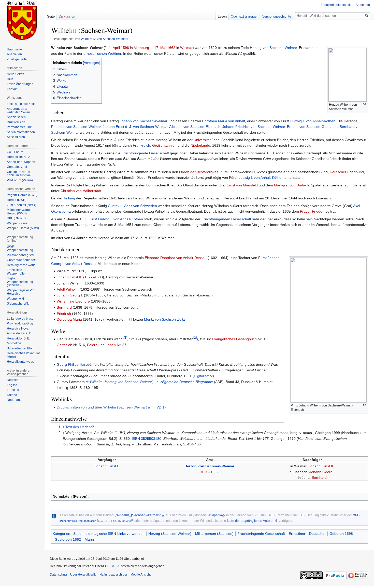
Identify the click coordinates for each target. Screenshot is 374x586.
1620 (204, 472)
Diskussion (67, 16)
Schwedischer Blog (20, 348)
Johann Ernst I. (107, 466)
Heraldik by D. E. (18, 338)
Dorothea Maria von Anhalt (223, 121)
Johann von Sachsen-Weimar (143, 121)
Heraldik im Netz (18, 157)
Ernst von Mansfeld (242, 185)
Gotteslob (64, 345)
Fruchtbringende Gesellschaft (145, 153)
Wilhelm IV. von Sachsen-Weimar (104, 38)
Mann (89, 539)
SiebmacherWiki (18, 303)
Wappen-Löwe (17, 223)
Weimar (186, 48)
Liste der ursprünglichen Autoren (250, 521)
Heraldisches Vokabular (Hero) (23, 355)
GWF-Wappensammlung (20, 248)
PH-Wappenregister (20, 255)
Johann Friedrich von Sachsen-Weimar (253, 127)
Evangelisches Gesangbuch (234, 339)
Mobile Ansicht (141, 574)
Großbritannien (164, 145)
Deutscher (317, 534)
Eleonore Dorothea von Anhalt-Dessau (176, 258)
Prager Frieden (312, 211)
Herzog (256, 48)
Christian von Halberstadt (81, 191)
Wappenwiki (15, 299)
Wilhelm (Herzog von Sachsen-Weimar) (121, 382)
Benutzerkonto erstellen (337, 5)
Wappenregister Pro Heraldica (21, 292)
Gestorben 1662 (68, 539)
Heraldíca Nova (17, 328)
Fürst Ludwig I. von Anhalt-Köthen (116, 219)
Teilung (69, 198)
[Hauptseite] (22, 20)
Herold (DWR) (16, 200)
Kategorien (61, 534)
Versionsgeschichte (276, 16)
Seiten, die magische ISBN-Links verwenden (109, 534)
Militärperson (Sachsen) (214, 534)
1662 (171, 48)
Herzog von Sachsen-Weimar (209, 466)
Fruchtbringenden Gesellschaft (226, 219)
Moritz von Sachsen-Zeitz (164, 319)
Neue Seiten (15, 74)
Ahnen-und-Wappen (21, 162)
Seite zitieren (16, 137)
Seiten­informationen (21, 132)
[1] (125, 337)
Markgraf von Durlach (291, 185)
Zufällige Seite (17, 59)
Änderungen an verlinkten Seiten (18, 110)
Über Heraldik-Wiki (83, 574)
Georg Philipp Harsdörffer (77, 364)
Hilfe (10, 79)
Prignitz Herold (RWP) (22, 195)
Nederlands (15, 400)
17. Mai (160, 48)
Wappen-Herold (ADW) (23, 228)
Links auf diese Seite (21, 104)
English (12, 385)
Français (13, 390)
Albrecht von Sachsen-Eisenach (194, 127)
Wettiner (114, 53)
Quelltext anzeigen (244, 16)
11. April (113, 48)
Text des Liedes (78, 427)
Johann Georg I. (70, 295)
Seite (51, 16)
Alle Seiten (14, 54)
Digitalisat (201, 376)
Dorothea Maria (69, 319)
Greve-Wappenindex (21, 260)
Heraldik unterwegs (20, 361)
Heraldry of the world (21, 265)
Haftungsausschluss (113, 574)
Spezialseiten (16, 117)
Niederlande (200, 145)
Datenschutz (58, 574)
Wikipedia (215, 515)
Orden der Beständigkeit (198, 172)
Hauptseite (14, 49)
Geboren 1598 (341, 534)
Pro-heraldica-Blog (20, 323)
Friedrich (64, 313)
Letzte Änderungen (20, 84)
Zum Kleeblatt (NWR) (21, 205)
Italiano (12, 395)
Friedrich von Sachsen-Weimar (76, 127)
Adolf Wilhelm (68, 289)
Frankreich (141, 145)
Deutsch (12, 380)
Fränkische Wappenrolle (16, 271)
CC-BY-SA (112, 566)
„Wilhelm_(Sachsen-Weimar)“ (137, 515)
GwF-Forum (15, 152)
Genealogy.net (17, 167)
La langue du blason (21, 318)
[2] (195, 337)
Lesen (222, 16)
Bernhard (64, 307)
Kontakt (12, 89)
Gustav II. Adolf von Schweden (132, 206)
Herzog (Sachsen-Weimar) (169, 534)
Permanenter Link (19, 127)
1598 (125, 48)
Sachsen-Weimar (283, 48)
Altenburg (141, 48)
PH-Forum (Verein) (20, 180)
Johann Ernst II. (69, 277)
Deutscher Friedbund (347, 172)
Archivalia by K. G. (19, 333)
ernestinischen (95, 53)
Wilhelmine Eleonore (73, 301)
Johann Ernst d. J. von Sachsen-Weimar (135, 127)
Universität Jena (207, 140)
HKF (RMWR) (16, 218)
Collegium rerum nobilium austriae (19, 173)
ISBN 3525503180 (146, 439)
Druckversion (16, 122)
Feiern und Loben (101, 345)
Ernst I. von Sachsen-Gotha (309, 127)
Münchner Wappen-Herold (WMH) (20, 211)
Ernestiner (297, 534)
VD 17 (161, 407)
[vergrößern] (364, 104)
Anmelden (363, 5)
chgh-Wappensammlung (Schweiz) (20, 282)
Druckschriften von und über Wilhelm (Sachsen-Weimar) (102, 407)
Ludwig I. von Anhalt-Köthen (312, 121)
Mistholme (14, 343)
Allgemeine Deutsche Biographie (187, 382)
